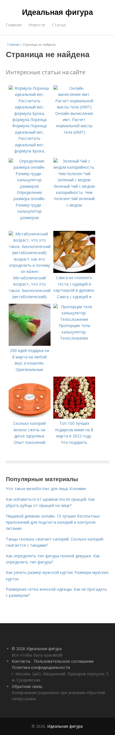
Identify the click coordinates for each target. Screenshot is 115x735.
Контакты (21, 661)
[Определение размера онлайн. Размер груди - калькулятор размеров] (30, 186)
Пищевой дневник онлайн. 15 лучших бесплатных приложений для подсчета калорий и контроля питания (53, 522)
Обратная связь (27, 686)
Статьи (59, 24)
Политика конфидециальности (41, 667)
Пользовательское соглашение (64, 661)
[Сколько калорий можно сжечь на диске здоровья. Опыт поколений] (30, 417)
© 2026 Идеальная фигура (37, 648)
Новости (36, 24)
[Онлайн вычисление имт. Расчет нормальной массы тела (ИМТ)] (74, 107)
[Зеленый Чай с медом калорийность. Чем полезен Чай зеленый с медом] (74, 179)
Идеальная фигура (57, 11)
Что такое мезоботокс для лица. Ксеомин (46, 488)
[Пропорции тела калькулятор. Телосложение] (74, 319)
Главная (13, 24)
